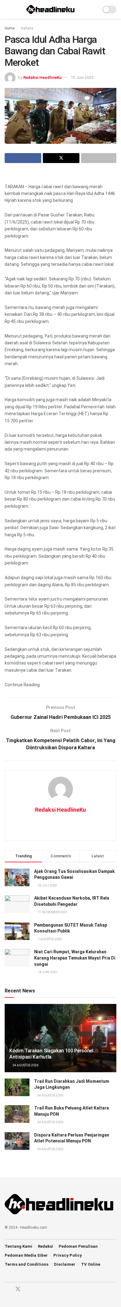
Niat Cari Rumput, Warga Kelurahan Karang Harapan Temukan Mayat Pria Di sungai (74, 957)
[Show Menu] (7, 9)
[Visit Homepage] (50, 9)
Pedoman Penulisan (78, 1246)
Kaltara (27, 28)
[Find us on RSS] (40, 1289)
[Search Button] (93, 9)
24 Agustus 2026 (25, 1065)
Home (10, 28)
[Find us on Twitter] (18, 1289)
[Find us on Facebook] (7, 1289)
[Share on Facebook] (23, 158)
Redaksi (45, 1246)
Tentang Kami (18, 1246)
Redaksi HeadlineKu (42, 77)
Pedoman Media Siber (26, 1255)
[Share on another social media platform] (98, 158)
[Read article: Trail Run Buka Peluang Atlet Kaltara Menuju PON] (17, 1114)
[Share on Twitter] (61, 158)
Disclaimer (64, 1264)
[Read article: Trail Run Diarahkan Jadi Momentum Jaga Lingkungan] (17, 1087)
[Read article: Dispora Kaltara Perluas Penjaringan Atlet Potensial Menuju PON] (17, 1141)
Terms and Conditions (26, 1264)
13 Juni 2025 (82, 77)
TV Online (90, 1264)
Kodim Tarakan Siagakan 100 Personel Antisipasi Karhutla (51, 1054)
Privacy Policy (67, 1255)
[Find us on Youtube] (29, 1289)
